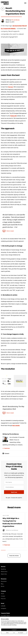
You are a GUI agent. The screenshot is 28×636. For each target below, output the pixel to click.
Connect (7, 453)
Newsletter (4, 581)
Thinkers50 (13, 116)
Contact (3, 596)
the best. (10, 87)
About (2, 593)
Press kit (3, 598)
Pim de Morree (15, 20)
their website (16, 425)
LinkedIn (3, 606)
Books (2, 586)
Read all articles (14, 555)
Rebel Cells (4, 574)
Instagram (3, 608)
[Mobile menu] (25, 3)
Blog (2, 584)
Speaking (3, 569)
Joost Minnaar (14, 530)
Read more (7, 448)
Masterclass (4, 571)
